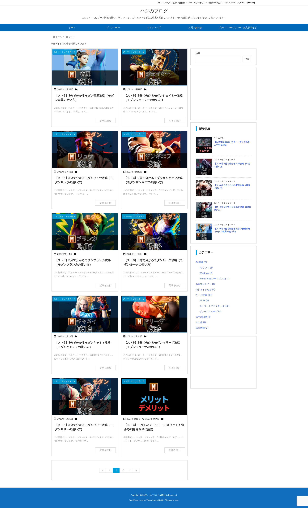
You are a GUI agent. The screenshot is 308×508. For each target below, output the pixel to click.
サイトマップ (164, 2)
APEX (204, 300)
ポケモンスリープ (210, 311)
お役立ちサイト (205, 284)
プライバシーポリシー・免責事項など (204, 2)
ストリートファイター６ (214, 306)
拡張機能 (202, 327)
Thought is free (171, 500)
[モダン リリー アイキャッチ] (85, 396)
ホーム (59, 36)
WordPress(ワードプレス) (214, 278)
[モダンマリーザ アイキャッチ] (154, 314)
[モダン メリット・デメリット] (154, 396)
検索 (198, 53)
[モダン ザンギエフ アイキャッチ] (154, 149)
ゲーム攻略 (204, 295)
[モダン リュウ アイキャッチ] (85, 149)
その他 (201, 322)
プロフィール (230, 2)
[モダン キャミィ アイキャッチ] (85, 314)
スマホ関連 (203, 316)
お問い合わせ (179, 2)
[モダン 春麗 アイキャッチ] (85, 67)
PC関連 (201, 262)
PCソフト (206, 267)
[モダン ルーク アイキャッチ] (154, 232)
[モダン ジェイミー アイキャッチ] (154, 67)
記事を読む (105, 120)
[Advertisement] (223, 93)
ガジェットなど (205, 289)
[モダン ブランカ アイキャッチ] (85, 232)
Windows (206, 273)
